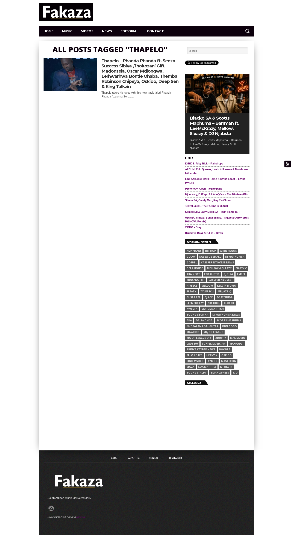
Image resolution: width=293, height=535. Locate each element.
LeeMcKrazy (195, 303)
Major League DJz (199, 338)
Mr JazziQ (224, 291)
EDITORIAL (129, 31)
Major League (213, 332)
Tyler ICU (207, 291)
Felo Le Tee (194, 355)
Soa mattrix (207, 367)
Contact (155, 31)
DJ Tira (228, 274)
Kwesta (192, 309)
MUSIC (67, 31)
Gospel (192, 262)
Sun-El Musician (213, 343)
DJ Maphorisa (234, 256)
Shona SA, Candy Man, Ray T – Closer (208, 200)
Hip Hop (210, 251)
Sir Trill (214, 303)
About (115, 458)
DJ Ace (208, 297)
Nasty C (241, 268)
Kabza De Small (210, 256)
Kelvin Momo (226, 285)
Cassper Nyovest (220, 280)
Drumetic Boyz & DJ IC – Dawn (204, 233)
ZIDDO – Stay (193, 227)
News (107, 31)
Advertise (134, 458)
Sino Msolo (195, 361)
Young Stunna (197, 314)
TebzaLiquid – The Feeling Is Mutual (206, 206)
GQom (191, 256)
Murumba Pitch (212, 309)
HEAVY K (211, 355)
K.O (235, 372)
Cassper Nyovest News (217, 262)
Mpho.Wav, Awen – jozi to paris (203, 188)
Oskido (226, 355)
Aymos (212, 361)
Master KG (228, 361)
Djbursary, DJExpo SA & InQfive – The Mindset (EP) (216, 194)
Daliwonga (204, 320)
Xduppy (220, 338)
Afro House (228, 251)
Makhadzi (236, 343)
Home (48, 31)
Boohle (224, 349)
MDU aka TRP (195, 280)
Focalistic (211, 274)
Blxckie (229, 303)
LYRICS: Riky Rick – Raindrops (204, 163)
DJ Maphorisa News (226, 314)
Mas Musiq (237, 338)
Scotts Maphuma (228, 320)
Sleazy (191, 291)
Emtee (241, 274)
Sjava (190, 367)
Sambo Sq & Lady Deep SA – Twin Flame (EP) (212, 211)
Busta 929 (193, 297)
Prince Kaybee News (201, 349)
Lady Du (192, 343)
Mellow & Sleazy (219, 268)
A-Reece (192, 285)
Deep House (195, 268)
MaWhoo (193, 332)
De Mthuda (225, 297)
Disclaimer (175, 458)
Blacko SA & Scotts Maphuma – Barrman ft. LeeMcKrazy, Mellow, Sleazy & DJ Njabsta (214, 126)
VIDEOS (87, 31)
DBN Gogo (229, 326)
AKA (189, 320)
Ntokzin (226, 367)
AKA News (193, 274)
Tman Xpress (220, 372)
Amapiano (194, 251)
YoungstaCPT (197, 372)
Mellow (207, 285)
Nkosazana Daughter (202, 326)
